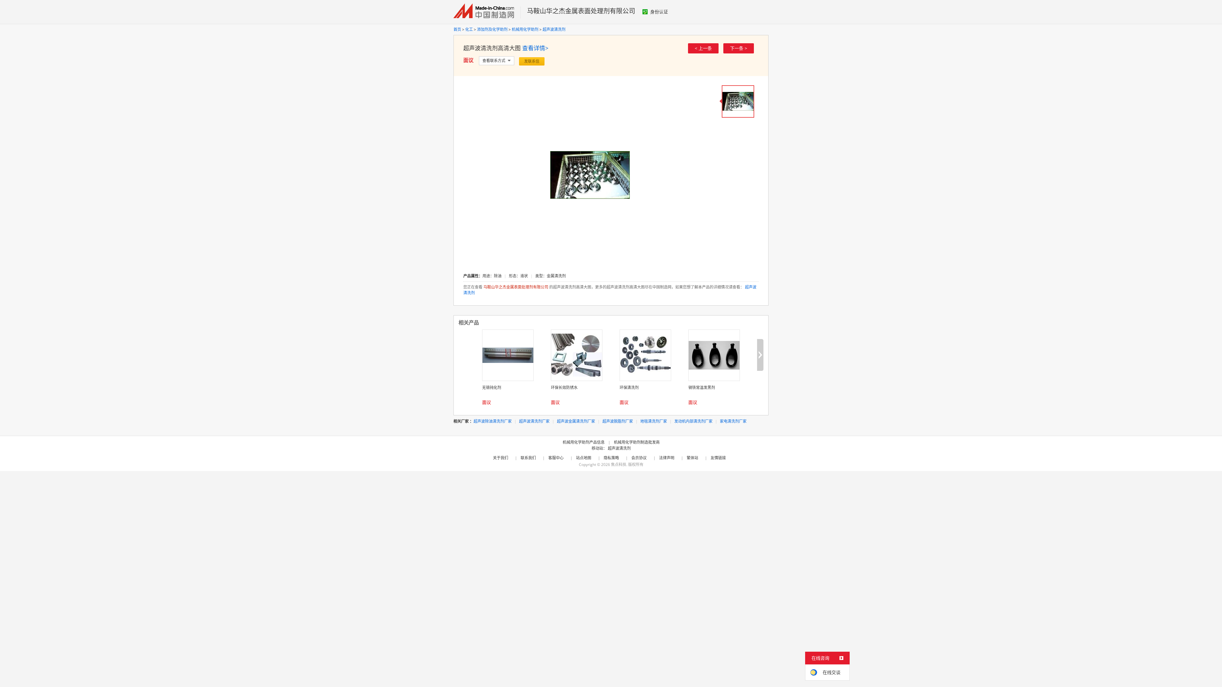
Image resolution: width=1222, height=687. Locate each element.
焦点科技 (618, 464)
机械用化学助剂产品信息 (584, 442)
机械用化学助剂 (525, 29)
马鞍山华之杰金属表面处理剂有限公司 (581, 11)
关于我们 (500, 458)
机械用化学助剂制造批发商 (637, 442)
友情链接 (718, 458)
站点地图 (583, 458)
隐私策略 (611, 458)
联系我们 (528, 458)
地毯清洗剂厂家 (653, 421)
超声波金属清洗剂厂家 (576, 421)
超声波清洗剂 (554, 29)
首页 (457, 29)
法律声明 (666, 458)
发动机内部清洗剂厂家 (693, 421)
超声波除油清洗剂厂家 (493, 421)
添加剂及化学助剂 (492, 29)
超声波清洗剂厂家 (534, 421)
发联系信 (531, 61)
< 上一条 (703, 48)
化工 (469, 29)
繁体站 (692, 458)
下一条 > (738, 48)
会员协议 (639, 458)
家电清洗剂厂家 (733, 421)
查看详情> (535, 48)
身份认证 (659, 12)
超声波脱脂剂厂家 (617, 421)
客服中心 (556, 458)
